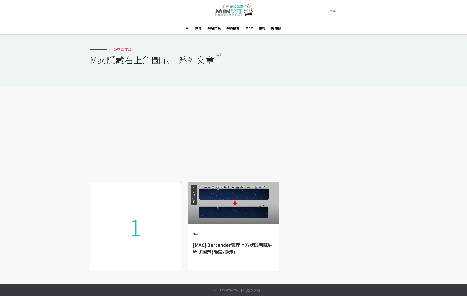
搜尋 (332, 11)
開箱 (262, 28)
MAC (249, 28)
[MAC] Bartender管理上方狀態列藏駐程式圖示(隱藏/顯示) (232, 248)
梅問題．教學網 (234, 11)
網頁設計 (233, 28)
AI (187, 28)
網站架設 (214, 28)
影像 (198, 28)
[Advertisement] (233, 132)
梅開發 (276, 28)
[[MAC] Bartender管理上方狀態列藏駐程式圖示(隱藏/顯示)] (233, 222)
